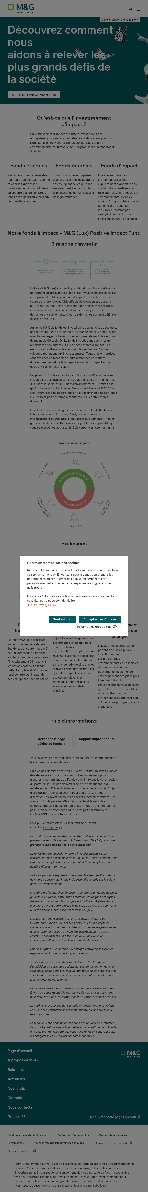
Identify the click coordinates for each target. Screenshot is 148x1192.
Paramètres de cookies (94, 627)
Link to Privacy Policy (42, 605)
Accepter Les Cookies (100, 619)
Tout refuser (62, 619)
